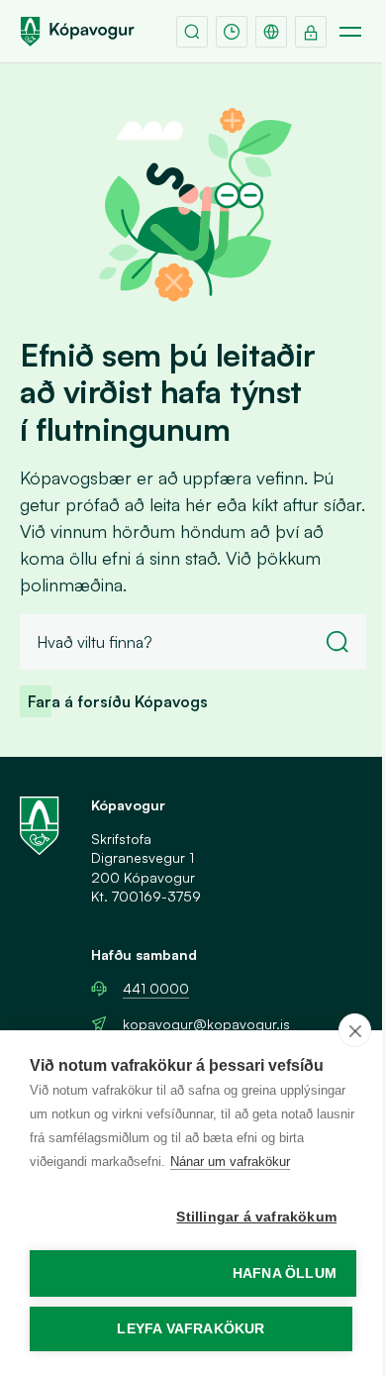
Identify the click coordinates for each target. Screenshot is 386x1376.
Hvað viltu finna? (94, 642)
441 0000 (156, 988)
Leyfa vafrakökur (190, 1329)
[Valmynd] (350, 32)
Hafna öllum (285, 1273)
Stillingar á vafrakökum (256, 1217)
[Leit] (192, 32)
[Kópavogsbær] (77, 32)
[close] (354, 1030)
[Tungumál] (271, 32)
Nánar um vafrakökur (230, 1161)
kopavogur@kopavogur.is (206, 1023)
